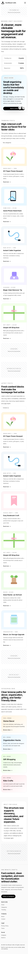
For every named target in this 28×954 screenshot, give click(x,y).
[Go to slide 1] (3, 107)
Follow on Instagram (8, 896)
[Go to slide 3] (8, 107)
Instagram (3, 935)
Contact (3, 919)
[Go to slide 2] (5, 107)
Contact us (6, 407)
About (2, 916)
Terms (2, 928)
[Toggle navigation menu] (25, 2)
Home (2, 904)
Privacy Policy (4, 925)
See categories (7, 142)
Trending (3, 909)
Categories (4, 907)
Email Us (3, 937)
